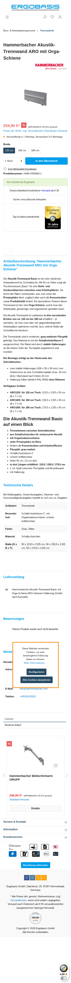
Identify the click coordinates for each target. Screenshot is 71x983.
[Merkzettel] (52, 17)
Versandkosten (18, 900)
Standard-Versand (19, 799)
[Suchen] (45, 17)
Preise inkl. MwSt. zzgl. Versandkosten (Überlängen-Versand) (35, 130)
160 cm (22, 150)
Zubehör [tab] (9, 718)
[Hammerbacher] (35, 66)
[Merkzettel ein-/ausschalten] (55, 765)
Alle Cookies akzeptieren (37, 680)
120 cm (9, 150)
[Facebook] (26, 877)
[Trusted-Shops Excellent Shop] (53, 217)
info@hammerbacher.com (34, 688)
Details (35, 808)
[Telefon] (44, 877)
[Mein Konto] (60, 17)
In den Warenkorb (47, 161)
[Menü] (7, 17)
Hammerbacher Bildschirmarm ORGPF (31, 777)
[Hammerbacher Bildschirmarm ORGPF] (35, 755)
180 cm (35, 150)
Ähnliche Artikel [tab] (13, 725)
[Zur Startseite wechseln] (35, 7)
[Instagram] (32, 877)
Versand (45, 190)
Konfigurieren (36, 672)
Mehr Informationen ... (35, 662)
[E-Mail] (38, 877)
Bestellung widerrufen (35, 865)
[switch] (64, 978)
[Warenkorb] (66, 15)
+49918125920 (28, 696)
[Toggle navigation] (7, 251)
